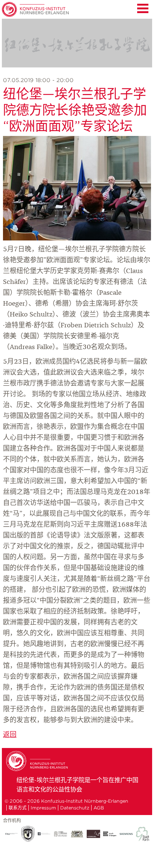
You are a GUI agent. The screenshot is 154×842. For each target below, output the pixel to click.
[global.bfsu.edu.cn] (27, 834)
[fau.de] (11, 834)
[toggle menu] (142, 7)
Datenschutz (74, 808)
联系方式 (18, 808)
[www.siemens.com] (126, 834)
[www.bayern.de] (77, 834)
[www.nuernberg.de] (93, 834)
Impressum (43, 808)
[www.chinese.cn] (44, 833)
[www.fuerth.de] (143, 834)
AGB (98, 808)
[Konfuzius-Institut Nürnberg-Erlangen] (38, 770)
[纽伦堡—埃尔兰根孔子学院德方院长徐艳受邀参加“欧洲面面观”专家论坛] (77, 238)
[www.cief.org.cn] (60, 834)
